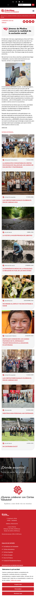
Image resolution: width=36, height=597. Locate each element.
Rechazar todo (18, 593)
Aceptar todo (18, 584)
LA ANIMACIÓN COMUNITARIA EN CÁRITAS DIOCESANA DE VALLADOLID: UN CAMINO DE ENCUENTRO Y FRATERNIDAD (18, 165)
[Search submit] (33, 5)
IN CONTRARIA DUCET (10, 446)
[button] (8, 4)
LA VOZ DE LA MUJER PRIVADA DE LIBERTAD (17, 235)
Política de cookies (16, 580)
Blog (5, 15)
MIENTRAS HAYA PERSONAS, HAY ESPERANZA (18, 413)
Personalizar (18, 589)
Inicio (2, 15)
